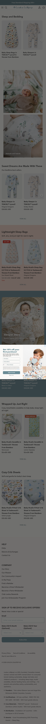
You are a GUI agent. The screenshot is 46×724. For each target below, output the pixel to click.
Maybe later (11, 375)
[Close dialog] (45, 345)
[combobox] (5, 365)
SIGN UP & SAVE (11, 372)
